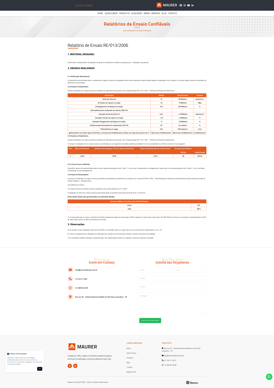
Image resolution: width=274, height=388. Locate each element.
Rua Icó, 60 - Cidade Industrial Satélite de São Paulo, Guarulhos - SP (101, 297)
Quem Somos (111, 13)
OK (40, 369)
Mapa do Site (131, 372)
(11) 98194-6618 (81, 288)
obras (147, 13)
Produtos (124, 13)
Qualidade (136, 13)
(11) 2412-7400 (81, 279)
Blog (164, 13)
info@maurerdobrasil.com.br (86, 270)
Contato (172, 13)
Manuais (155, 13)
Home (100, 13)
